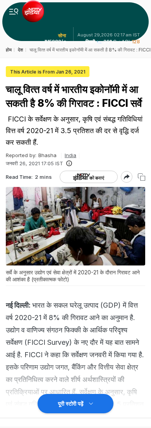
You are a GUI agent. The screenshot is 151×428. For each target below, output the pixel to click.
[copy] (141, 177)
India (70, 155)
